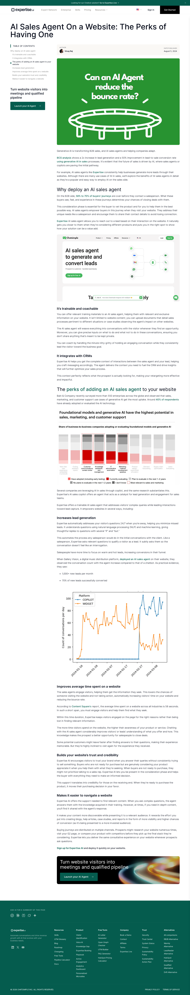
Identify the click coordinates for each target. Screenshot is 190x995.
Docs (56, 964)
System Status (148, 943)
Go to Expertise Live (108, 3)
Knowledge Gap (83, 946)
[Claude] (18, 915)
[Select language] (139, 10)
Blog (56, 943)
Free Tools (58, 956)
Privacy (145, 947)
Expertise (98, 172)
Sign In (151, 10)
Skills (77, 10)
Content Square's (81, 706)
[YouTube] (23, 947)
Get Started (170, 10)
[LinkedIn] (12, 947)
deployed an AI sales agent (135, 559)
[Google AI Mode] (35, 915)
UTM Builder (103, 949)
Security (145, 935)
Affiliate (123, 943)
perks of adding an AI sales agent (104, 389)
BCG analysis (64, 157)
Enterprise (66, 10)
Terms (122, 947)
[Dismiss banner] (185, 2)
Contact (123, 939)
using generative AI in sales (72, 161)
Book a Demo (125, 935)
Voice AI (79, 942)
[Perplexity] (23, 915)
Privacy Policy (152, 989)
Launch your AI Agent (25, 106)
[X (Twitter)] (18, 947)
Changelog (58, 951)
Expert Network (49, 10)
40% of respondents (167, 399)
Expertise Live (126, 951)
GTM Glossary (60, 939)
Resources (100, 10)
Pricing (87, 10)
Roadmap (58, 947)
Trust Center (147, 939)
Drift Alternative (170, 972)
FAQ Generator (104, 954)
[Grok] (29, 915)
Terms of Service (171, 989)
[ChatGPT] (12, 915)
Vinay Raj (69, 51)
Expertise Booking (83, 950)
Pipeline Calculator (62, 960)
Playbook (80, 955)
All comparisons (170, 935)
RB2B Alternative (171, 939)
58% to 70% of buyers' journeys (93, 196)
